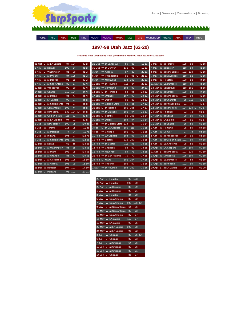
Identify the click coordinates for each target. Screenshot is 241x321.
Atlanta (54, 163)
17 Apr (154, 163)
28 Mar (155, 119)
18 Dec (38, 155)
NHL (83, 37)
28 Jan (96, 115)
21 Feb (96, 155)
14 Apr (154, 155)
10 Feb (96, 135)
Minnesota (53, 111)
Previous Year (85, 55)
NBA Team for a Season (150, 55)
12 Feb (96, 139)
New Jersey (53, 123)
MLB (73, 37)
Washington (53, 71)
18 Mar (155, 99)
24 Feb (96, 159)
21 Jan (96, 103)
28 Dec (96, 64)
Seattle (51, 91)
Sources (168, 13)
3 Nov (38, 71)
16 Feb (96, 147)
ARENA (167, 37)
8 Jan (95, 79)
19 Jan (96, 99)
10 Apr (154, 147)
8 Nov (38, 83)
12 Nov (38, 87)
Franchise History (124, 55)
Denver (51, 68)
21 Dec (38, 159)
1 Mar (95, 167)
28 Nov (38, 115)
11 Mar (154, 83)
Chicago (112, 111)
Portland (54, 131)
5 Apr (154, 135)
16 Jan (96, 91)
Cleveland (55, 159)
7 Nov (38, 79)
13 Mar (155, 87)
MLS (130, 37)
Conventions (186, 13)
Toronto (51, 127)
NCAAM (107, 37)
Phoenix (54, 75)
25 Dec (38, 167)
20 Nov (38, 103)
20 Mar (155, 103)
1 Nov (38, 68)
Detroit (108, 99)
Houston (51, 167)
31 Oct (38, 64)
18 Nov (38, 99)
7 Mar (154, 75)
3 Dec (38, 127)
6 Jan (95, 75)
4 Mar (154, 68)
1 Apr (154, 127)
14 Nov (38, 91)
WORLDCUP (153, 37)
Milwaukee (110, 79)
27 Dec (38, 171)
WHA (188, 37)
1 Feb (95, 123)
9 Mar (154, 79)
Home (155, 13)
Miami (53, 151)
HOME (42, 37)
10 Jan (96, 83)
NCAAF (95, 37)
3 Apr (154, 131)
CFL (140, 37)
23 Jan (96, 107)
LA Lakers (55, 64)
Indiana (51, 135)
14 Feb (96, 143)
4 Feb (95, 131)
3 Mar (154, 64)
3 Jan (95, 71)
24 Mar (155, 111)
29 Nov (38, 119)
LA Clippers (56, 119)
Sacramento (56, 103)
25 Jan (96, 111)
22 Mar (155, 107)
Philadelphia (111, 75)
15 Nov (38, 95)
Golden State (54, 115)
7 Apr (154, 139)
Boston (109, 139)
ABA (178, 37)
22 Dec (38, 163)
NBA (63, 37)
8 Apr (154, 143)
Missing (203, 13)
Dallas (53, 95)
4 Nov (38, 75)
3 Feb (95, 127)
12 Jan (96, 87)
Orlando (54, 155)
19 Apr (154, 167)
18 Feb (96, 151)
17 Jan (96, 95)
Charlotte (110, 147)
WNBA (119, 37)
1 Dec (38, 123)
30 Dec (96, 68)
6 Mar (154, 71)
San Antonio (57, 83)
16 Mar (155, 95)
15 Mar (155, 91)
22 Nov (38, 107)
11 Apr (154, 151)
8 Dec (38, 135)
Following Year (103, 55)
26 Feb (96, 163)
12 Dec (38, 143)
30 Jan (96, 119)
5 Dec (38, 131)
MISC (199, 37)
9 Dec (38, 139)
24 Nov (38, 111)
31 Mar (155, 123)
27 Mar (155, 115)
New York (110, 151)
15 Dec (38, 147)
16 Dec (38, 151)
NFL (53, 37)
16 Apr (154, 159)
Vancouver (53, 87)
